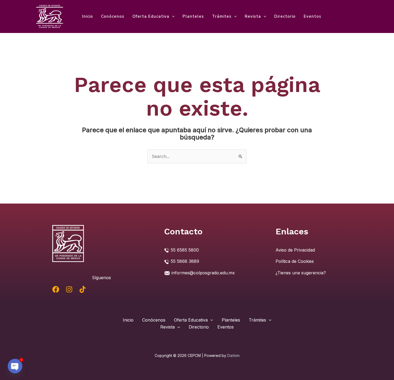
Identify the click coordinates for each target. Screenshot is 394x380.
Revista (253, 16)
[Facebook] (55, 289)
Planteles (193, 16)
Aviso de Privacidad (295, 250)
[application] (171, 16)
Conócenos (112, 16)
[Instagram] (69, 289)
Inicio (87, 16)
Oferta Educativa (150, 16)
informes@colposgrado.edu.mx (203, 272)
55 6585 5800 (185, 250)
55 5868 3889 (185, 261)
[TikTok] (82, 289)
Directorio (285, 16)
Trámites (222, 16)
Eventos (312, 16)
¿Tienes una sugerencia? (301, 272)
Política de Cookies (295, 261)
